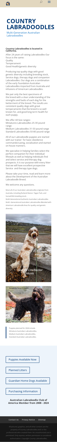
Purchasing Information (23, 391)
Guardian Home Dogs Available (28, 380)
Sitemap (42, 419)
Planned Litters (18, 370)
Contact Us (14, 419)
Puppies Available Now (22, 359)
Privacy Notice (28, 419)
